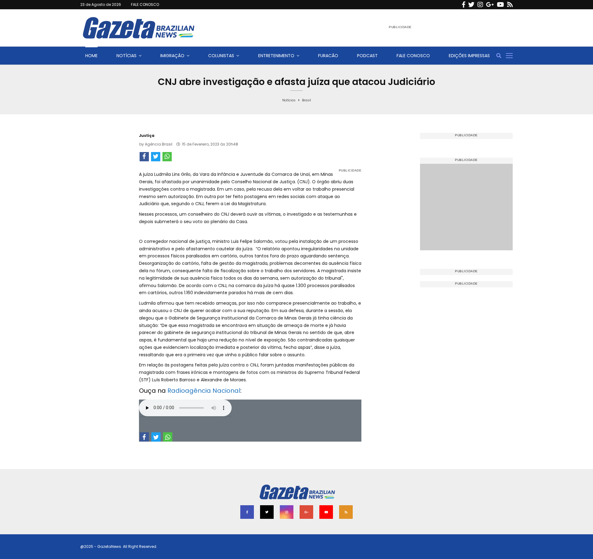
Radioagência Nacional (203, 390)
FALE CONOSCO (145, 4)
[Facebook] (463, 4)
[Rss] (510, 4)
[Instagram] (480, 4)
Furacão (328, 56)
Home (91, 56)
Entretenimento (276, 56)
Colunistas (221, 56)
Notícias (126, 56)
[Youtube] (500, 4)
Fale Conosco (413, 56)
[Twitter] (471, 4)
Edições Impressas (469, 56)
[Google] (490, 4)
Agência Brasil (158, 144)
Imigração (172, 56)
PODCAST (367, 56)
